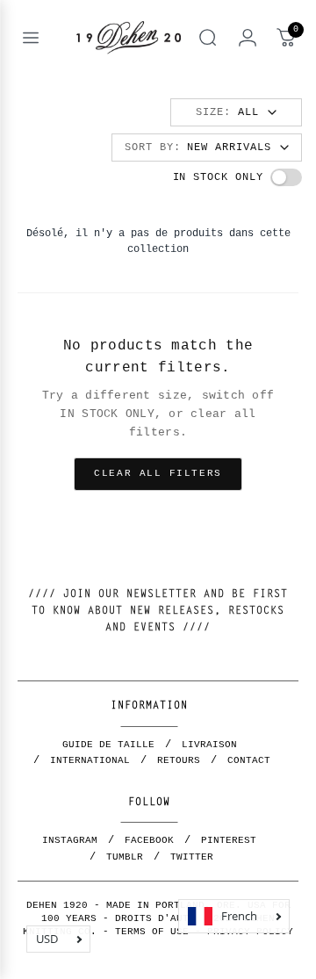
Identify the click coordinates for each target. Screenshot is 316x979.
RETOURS (178, 760)
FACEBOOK (149, 840)
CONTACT (248, 760)
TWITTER (191, 857)
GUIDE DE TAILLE (108, 744)
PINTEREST (228, 840)
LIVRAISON (209, 744)
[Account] (247, 37)
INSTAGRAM (69, 840)
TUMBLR (124, 857)
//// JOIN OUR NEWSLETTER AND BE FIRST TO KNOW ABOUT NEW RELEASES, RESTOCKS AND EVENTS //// (158, 611)
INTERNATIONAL (90, 760)
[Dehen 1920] (128, 37)
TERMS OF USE (152, 931)
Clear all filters (157, 473)
